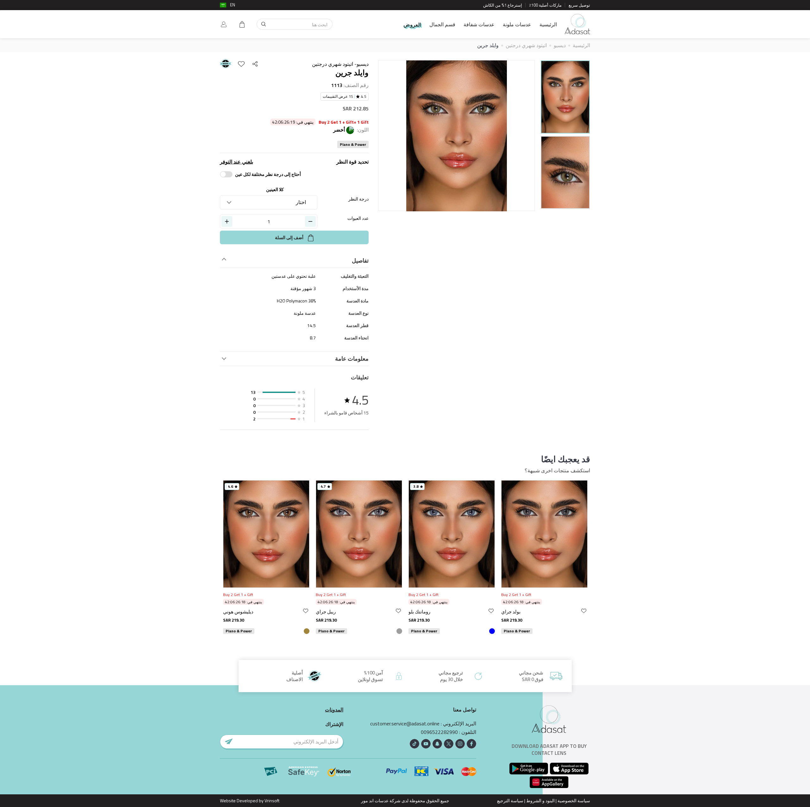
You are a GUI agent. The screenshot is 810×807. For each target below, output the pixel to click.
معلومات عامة (352, 359)
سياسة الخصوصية (574, 800)
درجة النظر (358, 199)
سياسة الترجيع (510, 800)
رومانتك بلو (419, 611)
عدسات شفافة (479, 24)
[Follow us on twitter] (448, 743)
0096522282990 (439, 732)
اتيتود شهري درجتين (526, 45)
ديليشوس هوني (238, 611)
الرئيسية (548, 24)
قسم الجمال (442, 24)
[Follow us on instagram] (460, 743)
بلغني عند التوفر (236, 161)
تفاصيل (360, 260)
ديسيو (560, 45)
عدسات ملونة (517, 24)
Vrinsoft (271, 800)
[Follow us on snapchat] (437, 743)
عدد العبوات (358, 218)
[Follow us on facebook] (471, 743)
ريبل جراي (326, 611)
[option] (565, 98)
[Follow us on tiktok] (414, 743)
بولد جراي (510, 611)
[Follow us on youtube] (426, 743)
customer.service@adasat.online (404, 723)
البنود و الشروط (540, 800)
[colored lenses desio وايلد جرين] (565, 96)
